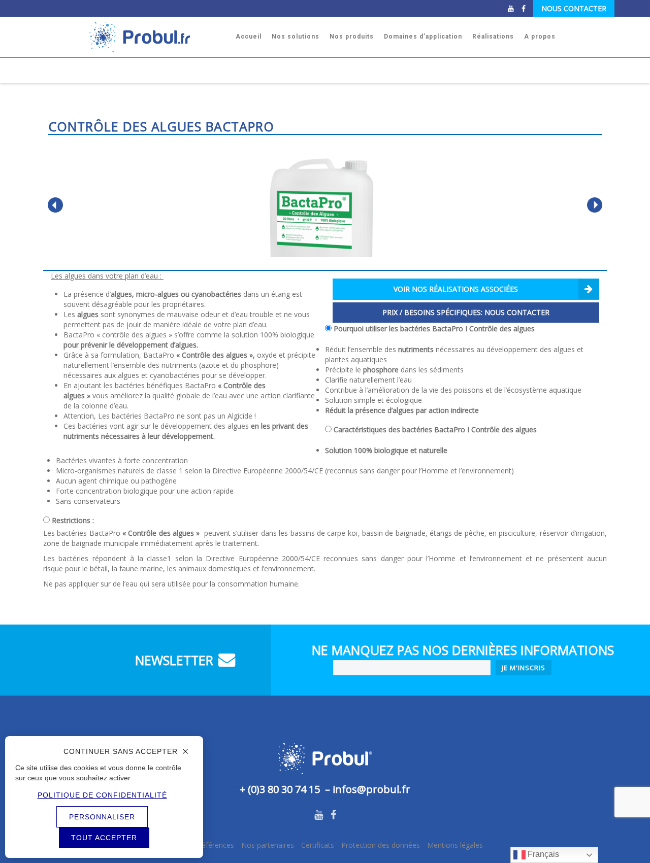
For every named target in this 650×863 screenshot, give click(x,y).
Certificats (317, 845)
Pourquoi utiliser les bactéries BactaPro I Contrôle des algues (434, 328)
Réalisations (493, 36)
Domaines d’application (423, 36)
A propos (540, 36)
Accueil (249, 36)
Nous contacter (573, 8)
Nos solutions (295, 36)
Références (215, 845)
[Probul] (157, 37)
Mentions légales (455, 845)
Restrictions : (73, 520)
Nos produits (352, 36)
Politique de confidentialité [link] (102, 795)
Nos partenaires (267, 845)
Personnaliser (102, 817)
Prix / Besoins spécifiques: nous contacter (465, 312)
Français (542, 854)
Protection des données (380, 845)
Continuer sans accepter (120, 751)
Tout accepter (104, 838)
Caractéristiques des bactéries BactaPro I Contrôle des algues (435, 429)
